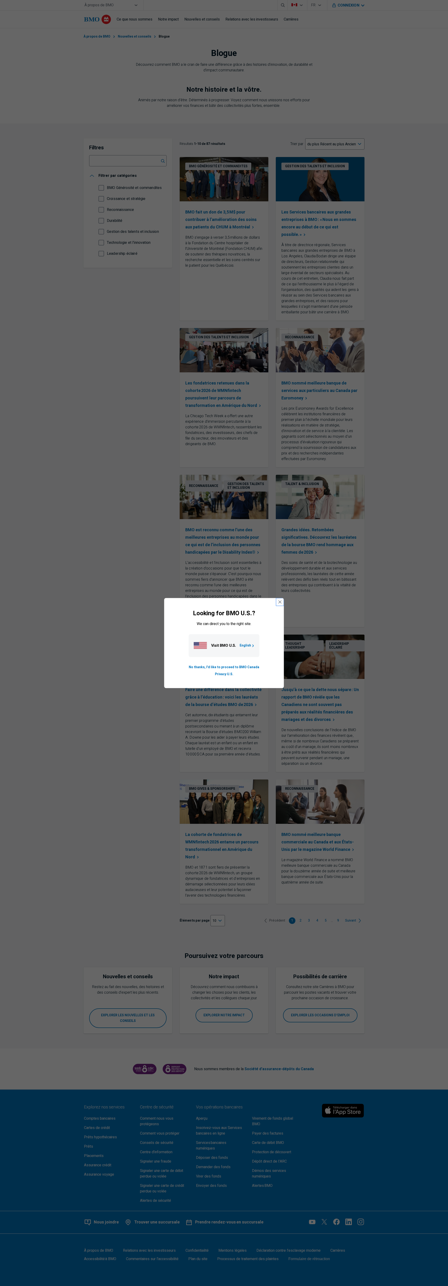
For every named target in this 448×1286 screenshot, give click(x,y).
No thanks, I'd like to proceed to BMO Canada (224, 667)
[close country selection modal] (280, 602)
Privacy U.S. (224, 674)
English (245, 645)
